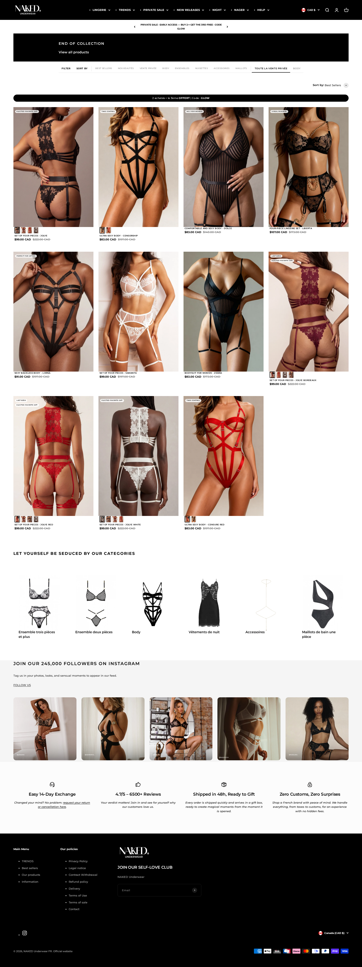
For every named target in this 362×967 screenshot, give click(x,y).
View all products (74, 52)
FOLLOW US (22, 685)
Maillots (241, 68)
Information (30, 881)
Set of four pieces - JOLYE (31, 235)
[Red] (29, 230)
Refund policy (78, 881)
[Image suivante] (85, 167)
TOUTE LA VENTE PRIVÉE (271, 68)
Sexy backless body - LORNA (32, 373)
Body (165, 68)
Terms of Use (78, 895)
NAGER (239, 10)
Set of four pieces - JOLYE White (120, 524)
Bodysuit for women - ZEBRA (203, 373)
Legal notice (77, 868)
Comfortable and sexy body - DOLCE (208, 228)
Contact (74, 909)
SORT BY (82, 68)
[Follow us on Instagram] (24, 933)
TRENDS (125, 10)
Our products (31, 874)
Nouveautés (126, 68)
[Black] (17, 230)
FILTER (66, 68)
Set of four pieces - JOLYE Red (33, 524)
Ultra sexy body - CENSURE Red (205, 524)
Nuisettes (201, 68)
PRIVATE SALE (153, 10)
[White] (36, 230)
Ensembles (182, 68)
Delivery (74, 888)
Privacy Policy (78, 861)
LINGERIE (99, 10)
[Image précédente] (21, 167)
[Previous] (134, 27)
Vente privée (148, 68)
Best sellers (30, 868)
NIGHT (217, 10)
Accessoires (221, 68)
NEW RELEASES (188, 10)
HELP (261, 10)
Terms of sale (78, 902)
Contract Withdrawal (83, 874)
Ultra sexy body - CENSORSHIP (119, 235)
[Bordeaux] (23, 230)
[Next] (227, 27)
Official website (62, 951)
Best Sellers (103, 68)
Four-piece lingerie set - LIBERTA (291, 228)
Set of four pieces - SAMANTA (118, 373)
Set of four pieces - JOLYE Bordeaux (293, 380)
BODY (296, 68)
